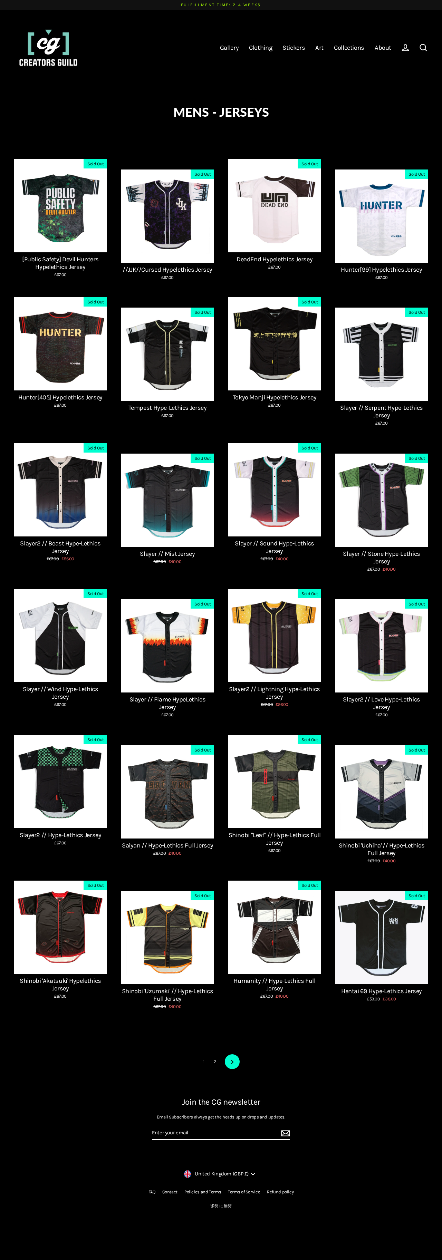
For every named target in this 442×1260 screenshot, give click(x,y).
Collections (349, 47)
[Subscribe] (284, 1133)
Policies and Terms (202, 1191)
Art (319, 47)
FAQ (151, 1191)
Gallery (229, 47)
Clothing (260, 47)
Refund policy (280, 1191)
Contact (169, 1191)
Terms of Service (244, 1191)
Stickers (293, 47)
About (383, 47)
